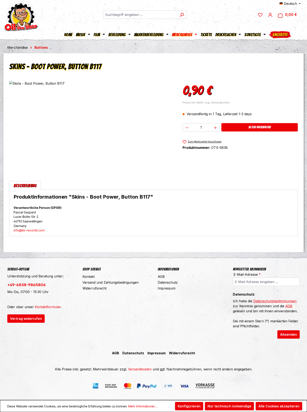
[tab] (25, 185)
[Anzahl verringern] (187, 127)
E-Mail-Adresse (247, 274)
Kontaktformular (48, 307)
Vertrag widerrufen (26, 318)
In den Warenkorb (260, 127)
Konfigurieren (189, 406)
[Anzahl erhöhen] (215, 127)
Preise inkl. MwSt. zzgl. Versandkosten (206, 102)
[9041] (91, 126)
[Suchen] (182, 14)
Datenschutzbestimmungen (275, 301)
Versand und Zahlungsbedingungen (110, 282)
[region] (91, 126)
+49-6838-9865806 (26, 285)
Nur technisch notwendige (229, 406)
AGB (161, 276)
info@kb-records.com (29, 230)
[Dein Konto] (270, 14)
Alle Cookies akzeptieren (278, 406)
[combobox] (140, 14)
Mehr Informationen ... (143, 406)
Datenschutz (168, 282)
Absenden (288, 334)
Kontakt (88, 276)
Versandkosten (140, 369)
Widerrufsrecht (94, 288)
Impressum (166, 288)
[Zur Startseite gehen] (21, 15)
